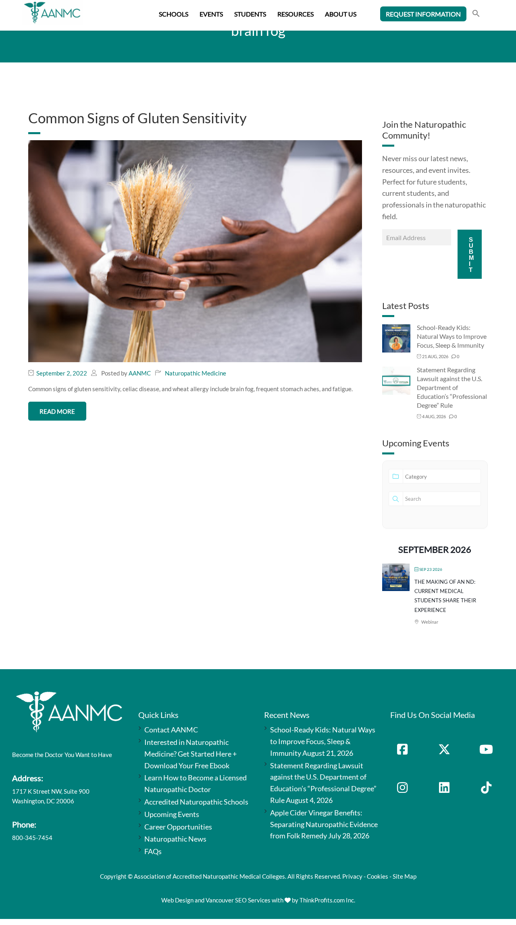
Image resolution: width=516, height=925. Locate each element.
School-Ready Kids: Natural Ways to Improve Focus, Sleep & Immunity (452, 336)
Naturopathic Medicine (195, 373)
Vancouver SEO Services (238, 900)
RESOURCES (295, 14)
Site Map (404, 876)
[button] (476, 14)
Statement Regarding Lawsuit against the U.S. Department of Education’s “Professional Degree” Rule (452, 387)
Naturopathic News (175, 838)
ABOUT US (340, 14)
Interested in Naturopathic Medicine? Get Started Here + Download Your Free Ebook (190, 754)
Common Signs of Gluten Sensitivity (137, 117)
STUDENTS (250, 14)
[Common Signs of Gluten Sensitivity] (195, 250)
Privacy (352, 876)
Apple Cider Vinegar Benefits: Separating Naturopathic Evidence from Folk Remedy (324, 824)
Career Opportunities (178, 826)
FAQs (153, 851)
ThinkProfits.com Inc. (327, 900)
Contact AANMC (171, 729)
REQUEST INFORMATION (423, 14)
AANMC (140, 373)
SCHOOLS (173, 14)
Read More (57, 411)
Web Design (177, 900)
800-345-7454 (32, 837)
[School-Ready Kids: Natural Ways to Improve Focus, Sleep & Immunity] (396, 338)
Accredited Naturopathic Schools (196, 801)
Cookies (377, 876)
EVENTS (211, 14)
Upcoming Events (171, 814)
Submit (471, 254)
